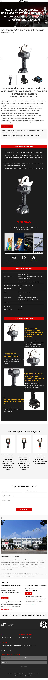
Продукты (9, 29)
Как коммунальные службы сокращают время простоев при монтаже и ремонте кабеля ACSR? (24, 588)
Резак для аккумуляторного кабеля (23, 29)
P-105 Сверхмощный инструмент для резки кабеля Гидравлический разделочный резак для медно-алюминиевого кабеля (8, 462)
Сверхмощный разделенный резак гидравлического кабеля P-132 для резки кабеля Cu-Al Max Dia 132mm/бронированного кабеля (24, 462)
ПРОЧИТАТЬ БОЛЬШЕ (18, 605)
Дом (4, 29)
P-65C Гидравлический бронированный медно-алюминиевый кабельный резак (40, 459)
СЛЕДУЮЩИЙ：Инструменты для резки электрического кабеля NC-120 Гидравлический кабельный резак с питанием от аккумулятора (21, 136)
